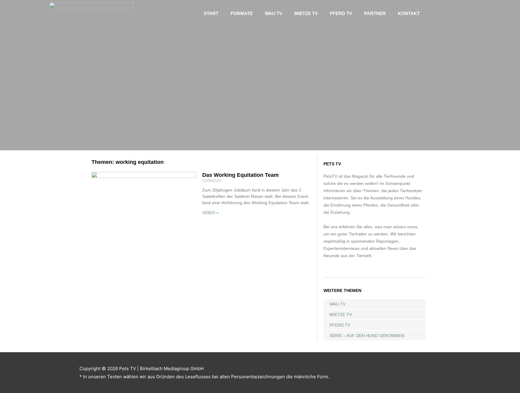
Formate (242, 13)
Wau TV (273, 13)
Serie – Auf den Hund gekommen (367, 335)
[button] (447, 13)
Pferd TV (341, 13)
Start (211, 13)
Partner (375, 13)
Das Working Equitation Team (240, 175)
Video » (210, 212)
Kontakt (409, 13)
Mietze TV (306, 13)
